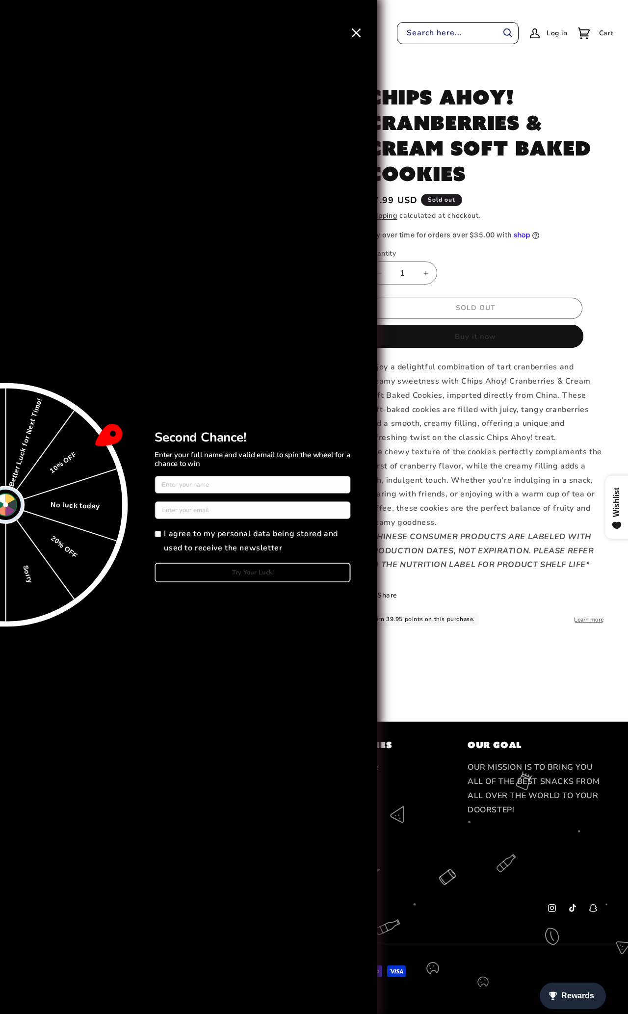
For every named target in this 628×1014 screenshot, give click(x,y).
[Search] (508, 33)
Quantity (381, 253)
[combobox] (458, 33)
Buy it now (475, 336)
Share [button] (387, 595)
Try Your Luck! (253, 572)
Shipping (382, 215)
